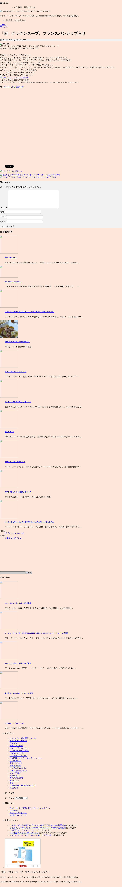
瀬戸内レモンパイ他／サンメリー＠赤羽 (19, 693)
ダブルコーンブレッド (14, 533)
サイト (3, 221)
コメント (4, 207)
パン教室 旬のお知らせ (24, 7)
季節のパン (14, 781)
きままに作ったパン (18, 741)
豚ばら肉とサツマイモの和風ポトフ (17, 342)
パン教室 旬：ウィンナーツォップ (24, 830)
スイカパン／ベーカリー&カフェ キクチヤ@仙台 (30, 835)
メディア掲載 (15, 766)
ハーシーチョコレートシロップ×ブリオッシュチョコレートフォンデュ (29, 522)
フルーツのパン (16, 763)
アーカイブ (9, 798)
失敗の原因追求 (16, 778)
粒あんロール (9, 432)
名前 (2, 212)
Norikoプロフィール (18, 815)
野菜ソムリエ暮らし (18, 813)
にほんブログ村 (53, 175)
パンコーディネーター (19, 748)
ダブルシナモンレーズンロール (15, 372)
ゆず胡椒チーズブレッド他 (14, 723)
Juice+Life (14, 810)
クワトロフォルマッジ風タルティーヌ (18, 492)
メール (3, 217)
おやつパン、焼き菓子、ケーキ (23, 738)
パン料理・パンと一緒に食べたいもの (26, 758)
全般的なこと (15, 776)
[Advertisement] (20, 109)
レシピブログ (18, 87)
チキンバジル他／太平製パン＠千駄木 (18, 663)
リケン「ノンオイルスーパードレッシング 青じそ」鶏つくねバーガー (29, 312)
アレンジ (7, 87)
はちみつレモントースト (13, 282)
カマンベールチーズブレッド (15, 462)
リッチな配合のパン (18, 768)
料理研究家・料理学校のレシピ (23, 785)
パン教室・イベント (18, 756)
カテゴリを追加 (16, 746)
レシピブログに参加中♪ (12, 171)
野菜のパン (14, 788)
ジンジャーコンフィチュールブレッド (18, 402)
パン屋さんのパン (17, 753)
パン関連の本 (15, 761)
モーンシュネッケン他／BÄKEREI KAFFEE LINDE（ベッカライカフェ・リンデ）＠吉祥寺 (36, 633)
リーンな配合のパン (18, 771)
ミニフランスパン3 (13, 538)
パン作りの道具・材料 (19, 751)
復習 (11, 783)
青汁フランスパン (11, 257)
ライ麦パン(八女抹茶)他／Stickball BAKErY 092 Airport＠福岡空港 (38, 825)
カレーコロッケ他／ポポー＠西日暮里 (18, 603)
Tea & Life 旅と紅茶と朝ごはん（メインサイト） (30, 808)
